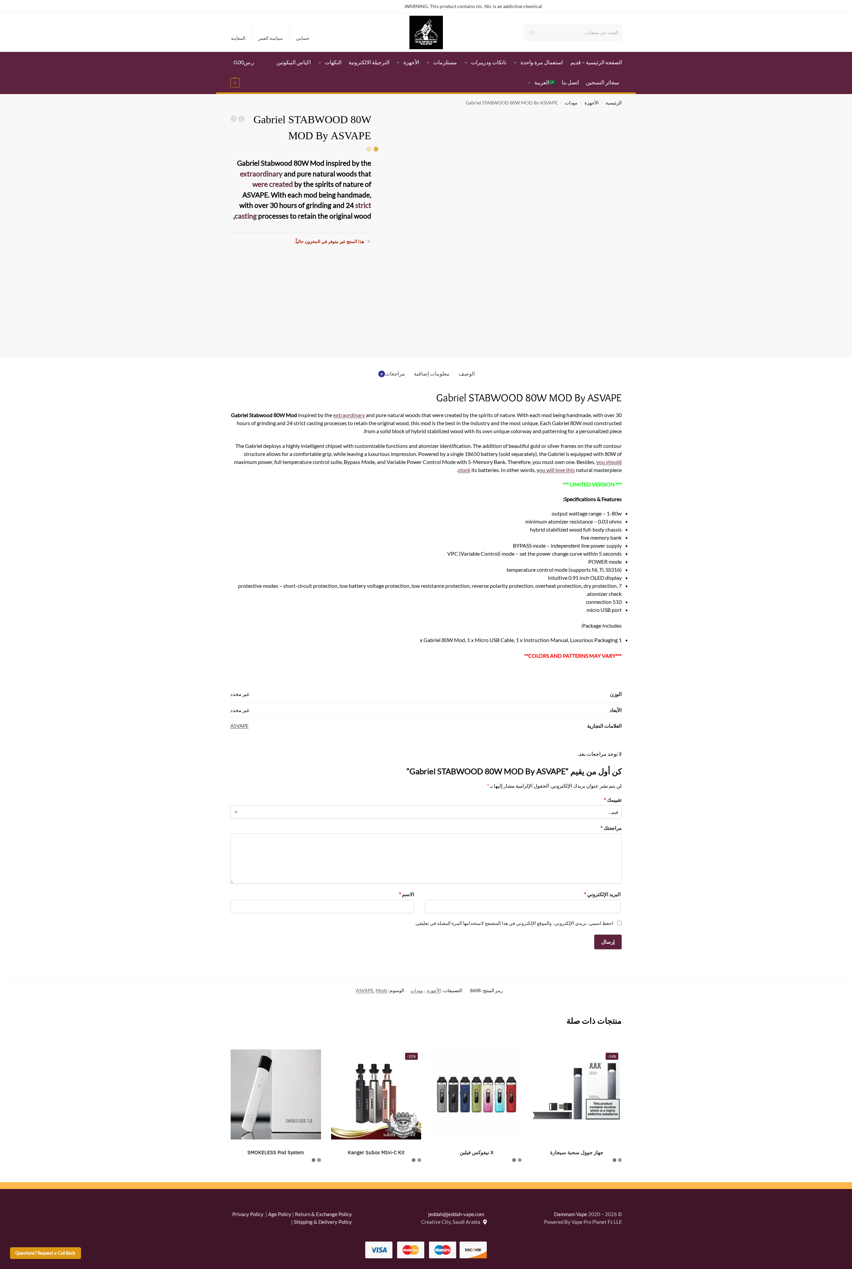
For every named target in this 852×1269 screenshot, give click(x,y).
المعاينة (238, 38)
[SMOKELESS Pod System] (241, 118)
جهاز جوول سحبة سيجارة (576, 1152)
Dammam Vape (570, 1214)
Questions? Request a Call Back (45, 1253)
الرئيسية (614, 102)
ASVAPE (239, 726)
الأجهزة (592, 102)
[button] (244, 72)
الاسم (406, 894)
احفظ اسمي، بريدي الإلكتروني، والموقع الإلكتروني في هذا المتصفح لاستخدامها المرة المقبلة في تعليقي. (514, 923)
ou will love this (557, 470)
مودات (571, 102)
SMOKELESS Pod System (275, 1152)
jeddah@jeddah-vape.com (457, 1214)
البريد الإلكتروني (602, 894)
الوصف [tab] (467, 373)
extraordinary (261, 173)
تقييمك (613, 800)
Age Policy (279, 1214)
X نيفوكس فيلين (476, 1152)
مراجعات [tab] (393, 373)
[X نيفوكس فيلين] (476, 1094)
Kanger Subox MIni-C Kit (376, 1152)
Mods (381, 990)
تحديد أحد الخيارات (577, 1175)
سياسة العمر (270, 38)
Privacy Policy (247, 1214)
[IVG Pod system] (233, 118)
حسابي (303, 38)
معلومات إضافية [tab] (432, 373)
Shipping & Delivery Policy (323, 1222)
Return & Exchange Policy (323, 1214)
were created (272, 184)
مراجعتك (611, 828)
